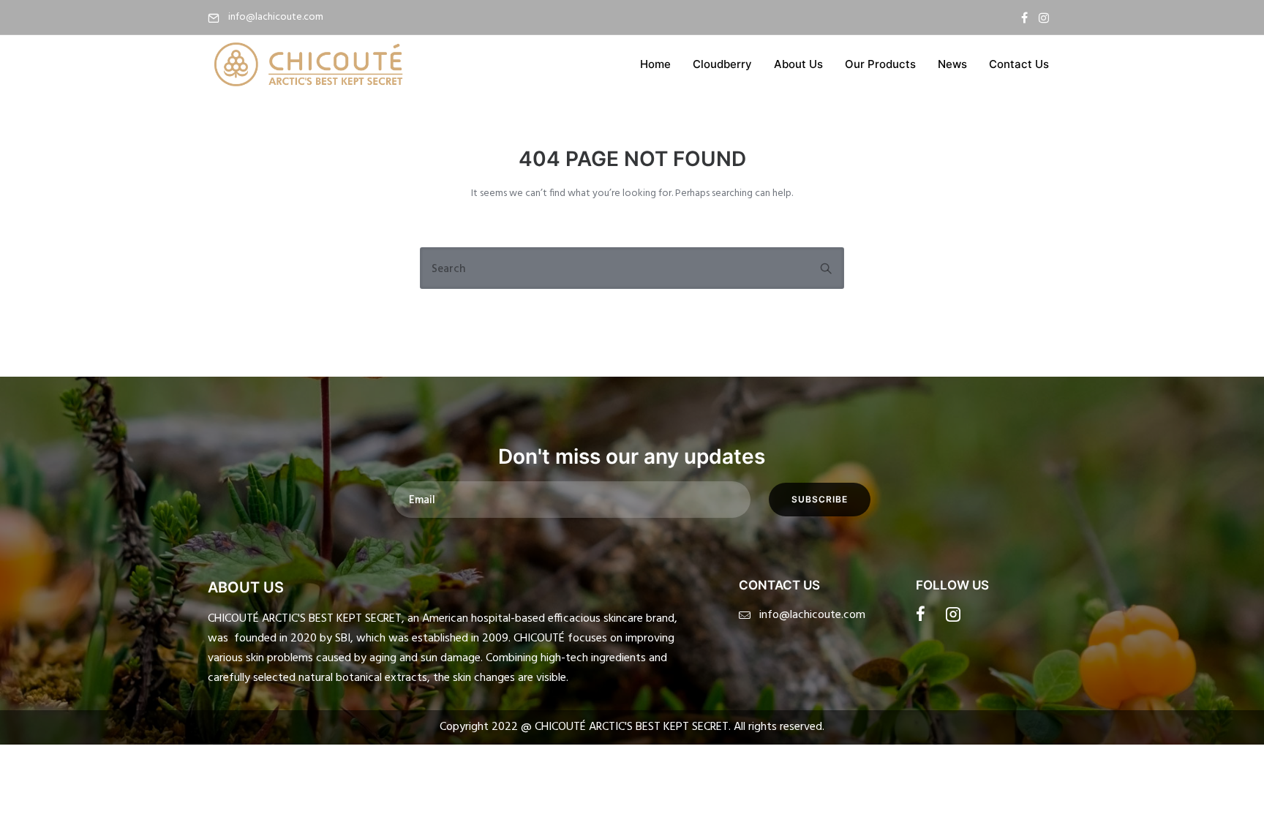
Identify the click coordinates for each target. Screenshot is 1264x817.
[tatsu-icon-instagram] (1044, 17)
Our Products (880, 64)
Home (655, 64)
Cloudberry (722, 64)
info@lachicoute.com (275, 17)
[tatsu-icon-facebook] (1024, 17)
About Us (798, 64)
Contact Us (1019, 64)
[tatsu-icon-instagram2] (953, 614)
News (952, 64)
